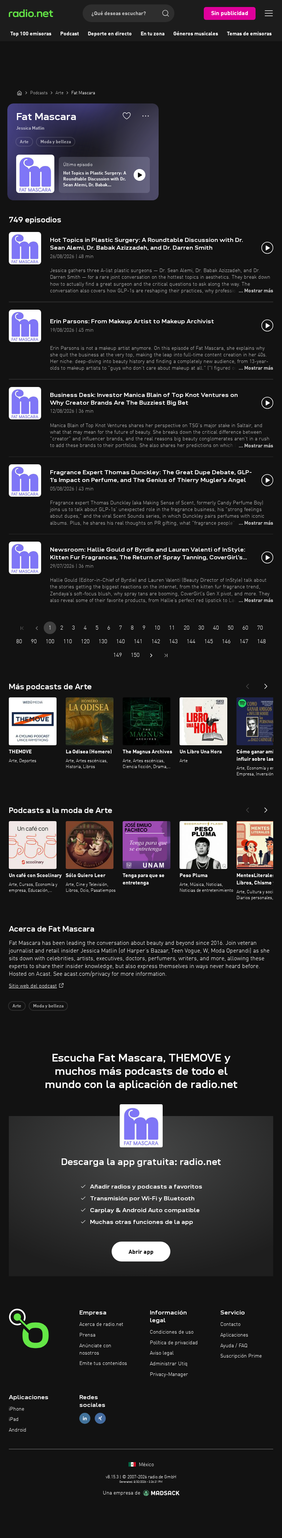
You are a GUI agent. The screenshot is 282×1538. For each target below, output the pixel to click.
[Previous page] (37, 628)
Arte (24, 142)
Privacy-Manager (169, 1374)
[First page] (22, 628)
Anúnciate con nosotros (95, 1349)
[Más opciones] (145, 116)
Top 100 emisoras (30, 33)
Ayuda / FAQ (233, 1345)
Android (17, 1430)
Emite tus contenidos (103, 1363)
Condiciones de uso (172, 1332)
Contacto (230, 1324)
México (145, 1464)
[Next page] (151, 655)
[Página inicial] (19, 93)
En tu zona (152, 33)
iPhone (16, 1409)
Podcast (69, 33)
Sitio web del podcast (33, 986)
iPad (14, 1419)
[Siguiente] (265, 684)
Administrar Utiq (169, 1363)
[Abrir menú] (268, 13)
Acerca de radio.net (101, 1324)
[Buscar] (165, 13)
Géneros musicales (195, 33)
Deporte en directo (110, 33)
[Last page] (166, 655)
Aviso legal (162, 1353)
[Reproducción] (139, 175)
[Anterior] (247, 684)
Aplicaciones (234, 1335)
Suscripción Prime (241, 1356)
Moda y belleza (55, 142)
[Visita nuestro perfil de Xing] (100, 1418)
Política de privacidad (174, 1342)
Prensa (87, 1335)
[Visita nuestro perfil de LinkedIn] (85, 1418)
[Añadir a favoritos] (127, 116)
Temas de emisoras (249, 33)
